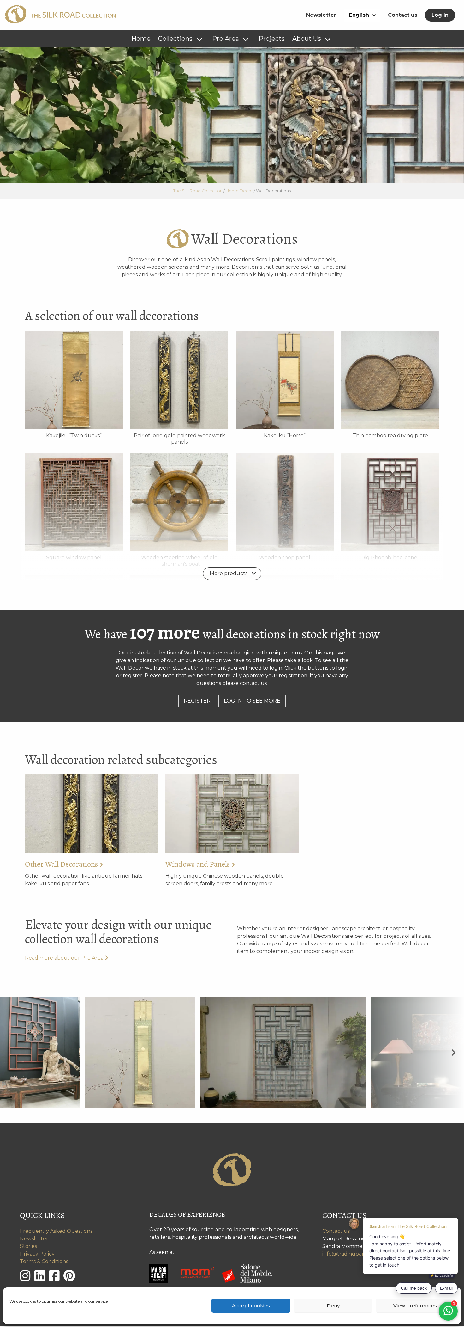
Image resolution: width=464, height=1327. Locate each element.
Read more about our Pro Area (64, 958)
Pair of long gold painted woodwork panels (179, 439)
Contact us (402, 15)
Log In (440, 15)
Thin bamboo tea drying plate (390, 436)
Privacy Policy (37, 1254)
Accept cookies (251, 1306)
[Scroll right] (453, 1052)
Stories (28, 1246)
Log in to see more (252, 701)
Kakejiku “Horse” (285, 436)
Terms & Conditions (44, 1261)
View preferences (415, 1306)
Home (141, 38)
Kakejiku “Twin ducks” (74, 436)
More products (228, 573)
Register (197, 701)
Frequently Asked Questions (56, 1231)
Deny (333, 1306)
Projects (272, 38)
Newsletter (321, 15)
